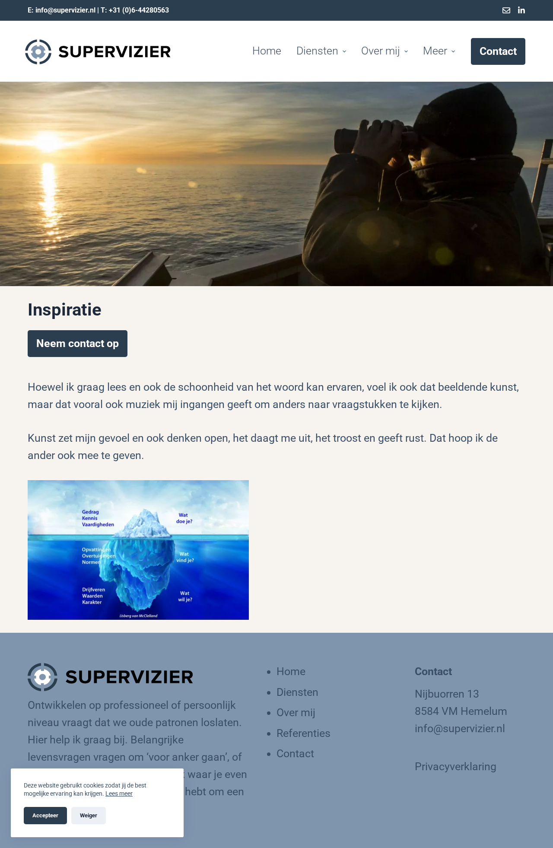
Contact (498, 51)
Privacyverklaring (455, 766)
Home (266, 51)
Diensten (297, 692)
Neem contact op (77, 343)
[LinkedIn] (521, 10)
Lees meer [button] (119, 793)
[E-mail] (506, 10)
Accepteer (45, 815)
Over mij (380, 51)
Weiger (88, 815)
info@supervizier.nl (65, 10)
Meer (435, 51)
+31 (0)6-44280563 (139, 10)
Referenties (303, 733)
